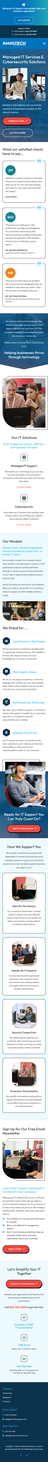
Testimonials (7, 1393)
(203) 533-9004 (11, 1414)
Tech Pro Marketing (25, 1449)
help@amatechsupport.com (15, 1419)
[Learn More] (24, 487)
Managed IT (7, 1397)
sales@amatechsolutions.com (16, 1435)
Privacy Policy (38, 1449)
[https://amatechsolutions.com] (14, 43)
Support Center (24, 28)
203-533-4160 (10, 1431)
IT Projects (6, 1401)
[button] (44, 43)
